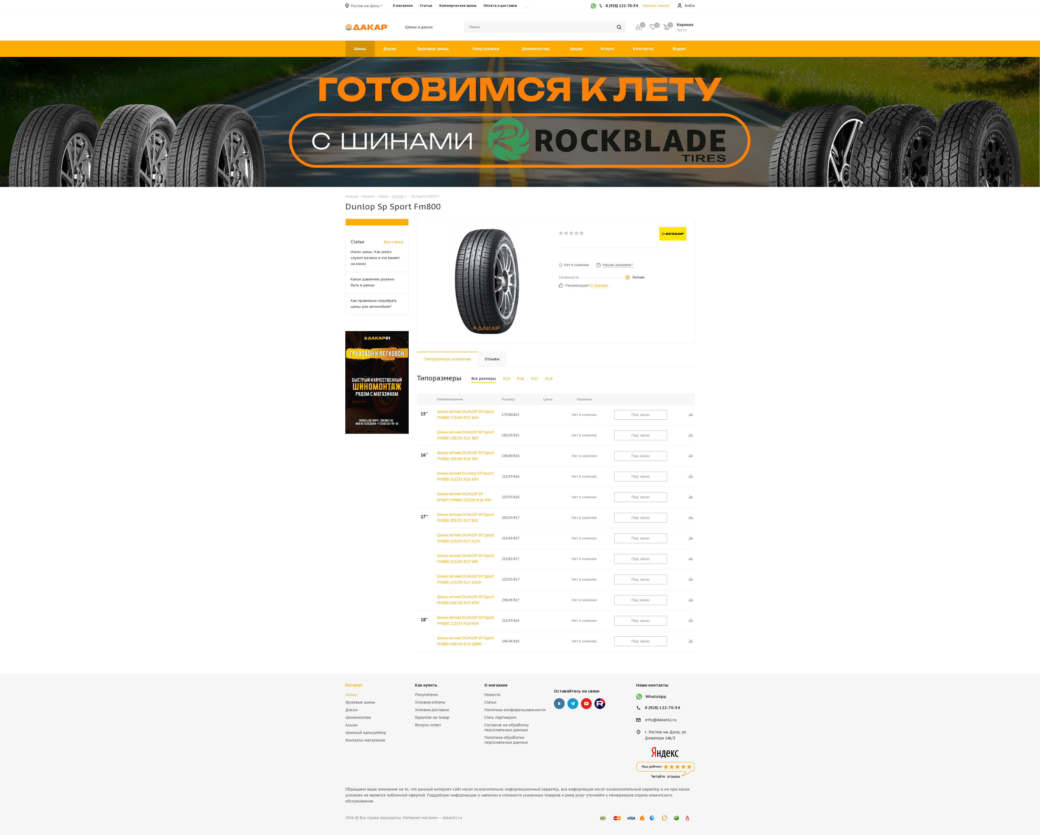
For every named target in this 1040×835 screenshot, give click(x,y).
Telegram (572, 703)
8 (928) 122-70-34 (662, 707)
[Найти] (619, 27)
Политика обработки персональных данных (506, 740)
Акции (351, 725)
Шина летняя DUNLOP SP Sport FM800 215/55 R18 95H (465, 620)
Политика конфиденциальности (514, 709)
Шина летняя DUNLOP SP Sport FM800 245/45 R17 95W (465, 599)
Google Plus (599, 703)
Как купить (426, 685)
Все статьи (393, 242)
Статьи (490, 702)
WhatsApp (655, 696)
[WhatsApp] (593, 6)
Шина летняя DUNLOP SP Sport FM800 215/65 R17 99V (465, 558)
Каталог (353, 685)
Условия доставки (432, 709)
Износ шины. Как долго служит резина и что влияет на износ (375, 258)
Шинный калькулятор (365, 732)
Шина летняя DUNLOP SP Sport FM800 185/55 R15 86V (465, 435)
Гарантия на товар (432, 717)
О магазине (496, 685)
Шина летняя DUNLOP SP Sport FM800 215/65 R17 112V (465, 538)
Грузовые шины (360, 702)
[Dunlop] (672, 234)
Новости (492, 694)
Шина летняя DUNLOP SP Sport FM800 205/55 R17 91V (465, 517)
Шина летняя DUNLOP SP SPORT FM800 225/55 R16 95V (464, 496)
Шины (351, 694)
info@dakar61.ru (661, 720)
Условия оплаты (430, 702)
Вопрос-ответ (428, 725)
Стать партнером (500, 717)
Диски (351, 709)
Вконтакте (559, 703)
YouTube (586, 703)
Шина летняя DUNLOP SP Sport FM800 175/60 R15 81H (465, 414)
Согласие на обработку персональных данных (506, 727)
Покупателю (426, 694)
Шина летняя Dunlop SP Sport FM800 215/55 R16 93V (465, 476)
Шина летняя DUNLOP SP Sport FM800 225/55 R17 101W (465, 579)
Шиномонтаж (358, 717)
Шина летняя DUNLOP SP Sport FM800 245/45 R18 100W (465, 641)
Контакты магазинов (365, 740)
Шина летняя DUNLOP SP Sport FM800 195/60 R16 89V (465, 455)
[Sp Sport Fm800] (486, 281)
